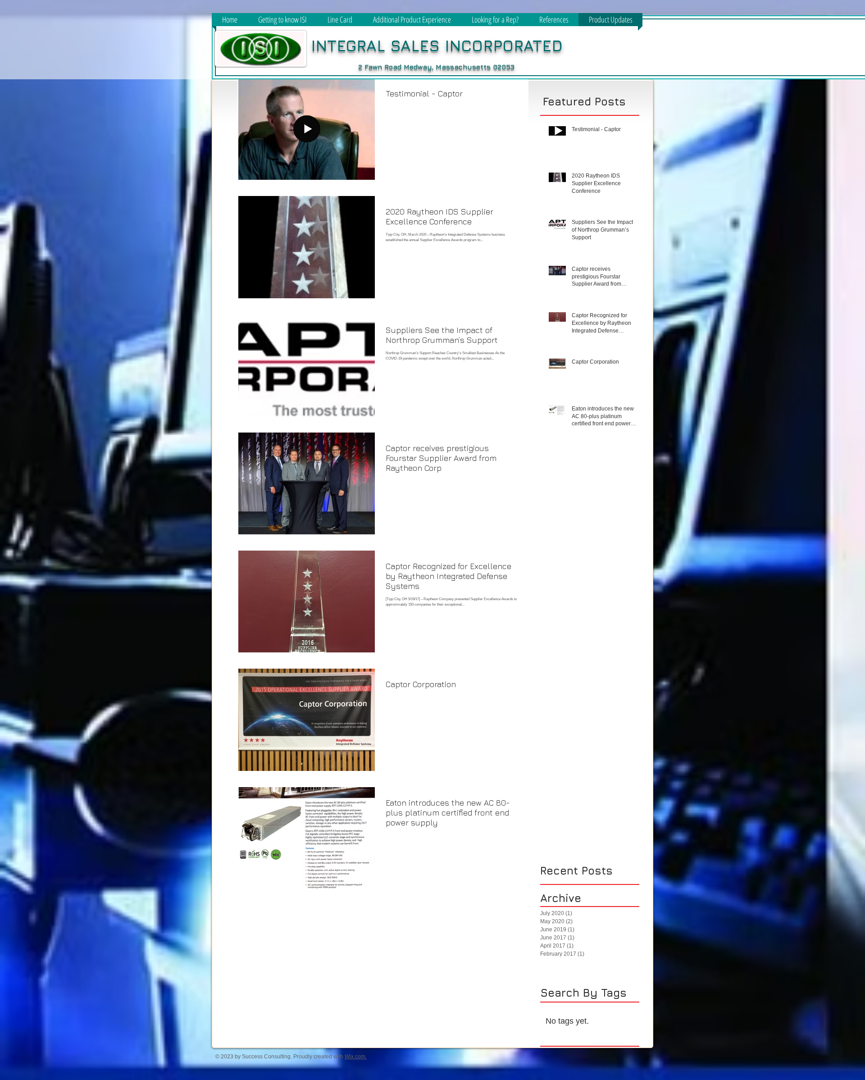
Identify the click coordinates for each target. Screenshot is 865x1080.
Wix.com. (356, 1056)
